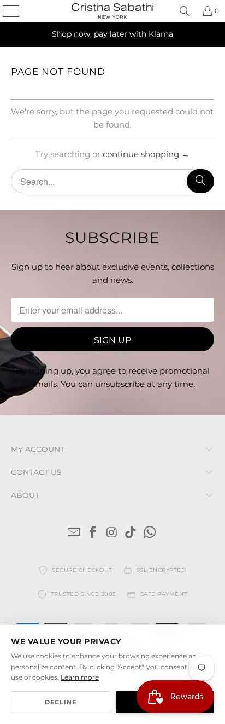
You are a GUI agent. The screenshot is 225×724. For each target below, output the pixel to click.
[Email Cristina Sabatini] (74, 533)
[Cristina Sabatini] (112, 11)
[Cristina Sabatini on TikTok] (131, 533)
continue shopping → (146, 154)
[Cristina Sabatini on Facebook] (93, 533)
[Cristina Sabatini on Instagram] (112, 533)
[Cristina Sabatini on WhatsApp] (150, 533)
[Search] (184, 11)
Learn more (80, 677)
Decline (60, 702)
